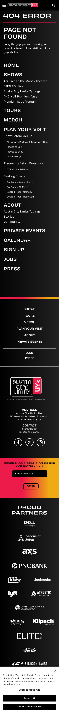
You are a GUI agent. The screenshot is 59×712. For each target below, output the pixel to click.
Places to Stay (15, 152)
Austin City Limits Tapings (22, 91)
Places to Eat (14, 147)
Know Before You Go (18, 136)
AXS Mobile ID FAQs (17, 170)
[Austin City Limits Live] (23, 5)
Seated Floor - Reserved (20, 197)
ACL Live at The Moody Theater (25, 81)
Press (12, 269)
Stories (9, 217)
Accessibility (14, 157)
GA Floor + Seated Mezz (20, 182)
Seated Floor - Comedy (19, 192)
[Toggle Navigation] (5, 5)
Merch (13, 120)
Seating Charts (14, 176)
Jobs (10, 260)
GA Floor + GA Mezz (17, 187)
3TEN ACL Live (13, 86)
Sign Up (14, 250)
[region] (29, 689)
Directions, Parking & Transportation (27, 142)
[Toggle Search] (53, 5)
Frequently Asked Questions (24, 163)
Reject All (29, 698)
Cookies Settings (29, 690)
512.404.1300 (29, 429)
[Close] (55, 670)
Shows (13, 75)
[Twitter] (29, 442)
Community (12, 222)
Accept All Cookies (29, 707)
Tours (12, 111)
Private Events (24, 231)
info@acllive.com (29, 432)
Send (31, 486)
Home (11, 66)
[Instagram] (41, 442)
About (12, 205)
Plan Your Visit (25, 130)
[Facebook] (18, 442)
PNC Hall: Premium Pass (20, 97)
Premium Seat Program (20, 102)
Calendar (17, 241)
